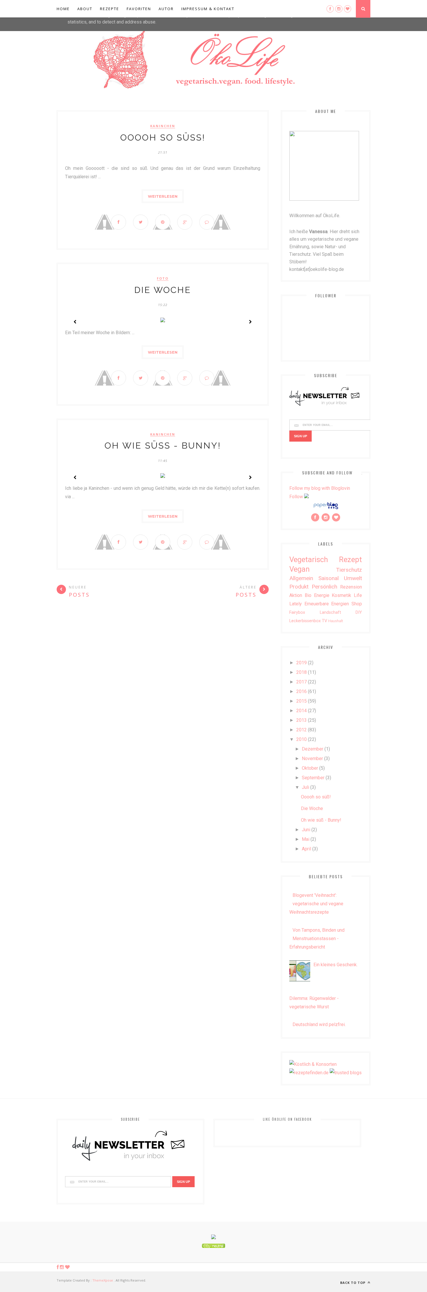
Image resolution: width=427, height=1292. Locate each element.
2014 (301, 710)
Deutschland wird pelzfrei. (319, 1024)
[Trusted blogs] (346, 1072)
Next (250, 321)
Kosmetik (341, 595)
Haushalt (335, 621)
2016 (301, 691)
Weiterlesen (162, 196)
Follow (296, 496)
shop (356, 604)
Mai (305, 839)
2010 (301, 739)
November (312, 758)
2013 (301, 720)
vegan (299, 569)
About (84, 8)
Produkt (298, 586)
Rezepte (109, 8)
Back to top (353, 1282)
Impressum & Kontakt (207, 8)
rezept (350, 559)
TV (324, 620)
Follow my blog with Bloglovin (319, 488)
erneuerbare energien (326, 604)
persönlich (324, 586)
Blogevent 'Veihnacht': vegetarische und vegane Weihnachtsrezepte (316, 903)
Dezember (312, 749)
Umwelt (353, 578)
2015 (301, 701)
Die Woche (162, 290)
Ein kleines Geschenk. (335, 964)
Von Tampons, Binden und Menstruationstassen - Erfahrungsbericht (317, 938)
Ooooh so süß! (162, 137)
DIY (359, 612)
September (313, 777)
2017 (301, 682)
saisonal (328, 578)
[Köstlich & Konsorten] (313, 1064)
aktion (295, 595)
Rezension (351, 587)
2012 (301, 730)
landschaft (330, 612)
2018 (301, 672)
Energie (321, 595)
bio (308, 595)
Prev (75, 321)
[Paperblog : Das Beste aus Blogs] (325, 509)
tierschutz (349, 569)
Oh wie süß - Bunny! (163, 445)
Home (63, 8)
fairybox (297, 612)
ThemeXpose (103, 1280)
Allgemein (301, 578)
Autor (166, 8)
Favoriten (139, 8)
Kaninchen (162, 126)
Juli (305, 787)
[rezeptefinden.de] (309, 1072)
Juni (306, 829)
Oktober (310, 768)
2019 (301, 662)
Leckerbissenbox (305, 620)
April (306, 849)
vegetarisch (308, 559)
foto (162, 278)
